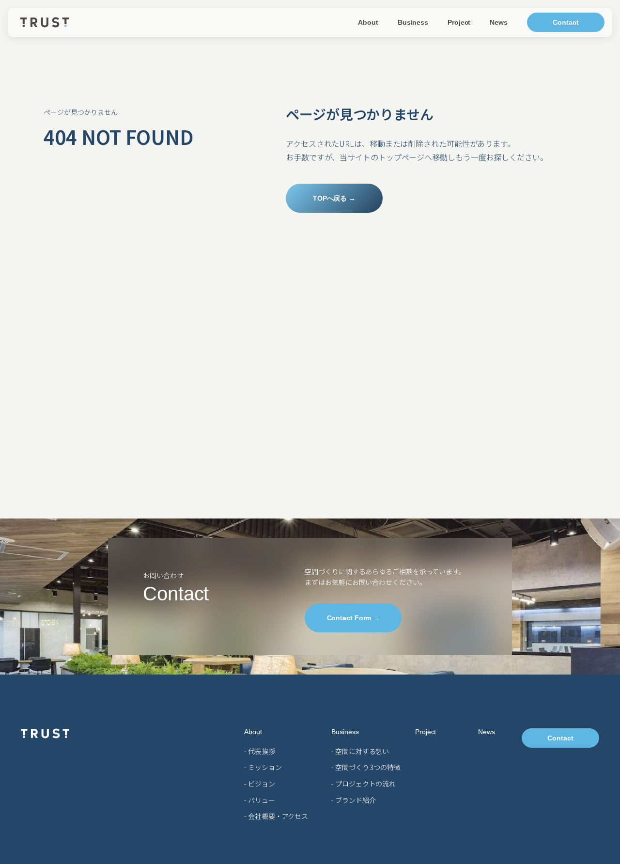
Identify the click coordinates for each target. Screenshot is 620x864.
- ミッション (262, 767)
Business (413, 22)
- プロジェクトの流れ (363, 783)
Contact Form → (353, 617)
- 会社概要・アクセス (276, 816)
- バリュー (259, 800)
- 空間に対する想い (360, 751)
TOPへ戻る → (334, 198)
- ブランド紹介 (353, 800)
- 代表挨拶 (259, 751)
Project (459, 22)
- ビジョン (259, 783)
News (499, 22)
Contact (565, 22)
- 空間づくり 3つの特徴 (366, 767)
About (368, 22)
